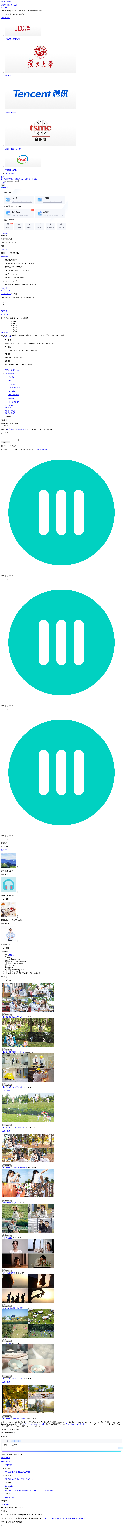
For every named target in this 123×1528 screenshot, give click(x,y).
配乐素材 (10, 179)
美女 (67, 1424)
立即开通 (4, 249)
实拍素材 (14, 5)
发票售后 (24, 1479)
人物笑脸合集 (7, 1238)
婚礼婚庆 (34, 1424)
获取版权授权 (5, 18)
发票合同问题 (39, 449)
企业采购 (33, 179)
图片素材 (4, 179)
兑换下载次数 (9, 1497)
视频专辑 (19, 179)
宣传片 (78, 1424)
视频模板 (7, 5)
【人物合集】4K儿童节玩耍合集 (13, 1127)
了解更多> (4, 256)
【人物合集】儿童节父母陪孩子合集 (14, 1167)
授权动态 (27, 179)
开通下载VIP (5, 233)
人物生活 (26, 1424)
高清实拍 (24, 429)
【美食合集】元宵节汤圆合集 (12, 1378)
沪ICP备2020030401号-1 (51, 1518)
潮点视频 (10, 429)
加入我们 (27, 1472)
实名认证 (83, 1518)
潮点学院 (14, 1472)
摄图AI (5, 187)
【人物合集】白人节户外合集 (12, 1017)
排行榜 (3, 183)
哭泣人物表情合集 (8, 1273)
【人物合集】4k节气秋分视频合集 (14, 1418)
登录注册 (8, 1479)
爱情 (84, 1424)
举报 (46, 449)
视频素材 (17, 429)
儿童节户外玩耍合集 (9, 1203)
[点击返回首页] (6, 1)
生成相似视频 (7, 1015)
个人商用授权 (5, 290)
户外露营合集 (7, 1343)
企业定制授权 (9, 373)
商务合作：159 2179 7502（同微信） (42, 1490)
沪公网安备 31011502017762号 (70, 1518)
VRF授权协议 (15, 1479)
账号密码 (30, 1479)
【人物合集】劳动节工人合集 (12, 1087)
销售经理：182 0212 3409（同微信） (17, 1490)
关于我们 (8, 1472)
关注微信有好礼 (10, 1486)
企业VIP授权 (9, 336)
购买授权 (5, 1525)
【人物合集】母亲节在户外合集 (13, 1052)
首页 (2, 5)
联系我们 (21, 1472)
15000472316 (5, 1504)
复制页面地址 (5, 442)
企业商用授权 (5, 333)
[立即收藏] (1, 433)
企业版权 (4, 7)
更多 (2, 177)
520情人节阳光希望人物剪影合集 (13, 1308)
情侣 (72, 1424)
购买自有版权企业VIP (12, 370)
